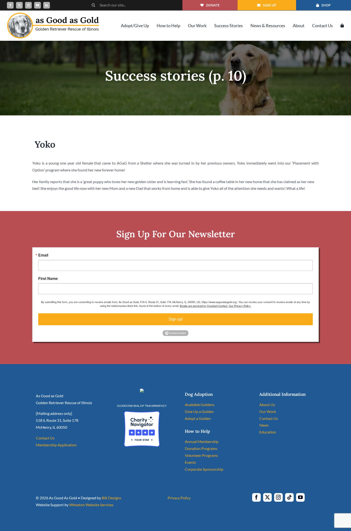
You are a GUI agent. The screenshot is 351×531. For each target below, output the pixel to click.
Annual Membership (201, 441)
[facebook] (10, 5)
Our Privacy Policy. (240, 306)
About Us (267, 404)
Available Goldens (199, 404)
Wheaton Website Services (91, 504)
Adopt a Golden (198, 418)
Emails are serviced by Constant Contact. (204, 306)
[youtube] (37, 5)
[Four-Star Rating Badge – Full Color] (142, 413)
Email (43, 255)
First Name (48, 278)
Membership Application (56, 445)
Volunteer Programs (201, 455)
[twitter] (19, 5)
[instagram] (28, 5)
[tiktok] (289, 497)
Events (190, 462)
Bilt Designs (111, 497)
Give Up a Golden (199, 411)
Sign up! (176, 319)
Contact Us (45, 438)
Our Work (267, 411)
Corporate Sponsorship (204, 469)
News (264, 425)
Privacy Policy (179, 497)
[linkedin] (46, 5)
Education (267, 432)
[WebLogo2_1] (53, 14)
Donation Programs (201, 448)
